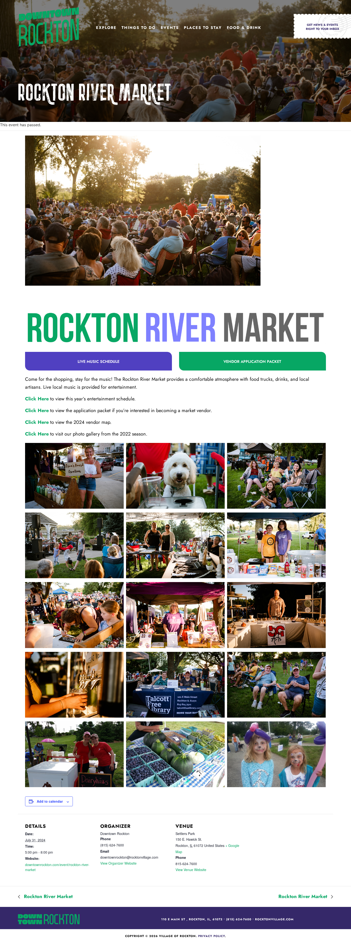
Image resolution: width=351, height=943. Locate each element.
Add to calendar (50, 801)
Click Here (37, 398)
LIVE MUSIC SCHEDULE (98, 361)
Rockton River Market (47, 896)
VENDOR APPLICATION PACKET (252, 361)
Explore (106, 27)
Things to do (139, 27)
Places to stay (203, 27)
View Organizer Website (118, 863)
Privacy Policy (211, 936)
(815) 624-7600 (238, 919)
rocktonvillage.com (274, 919)
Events (170, 27)
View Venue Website (191, 869)
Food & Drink (244, 27)
